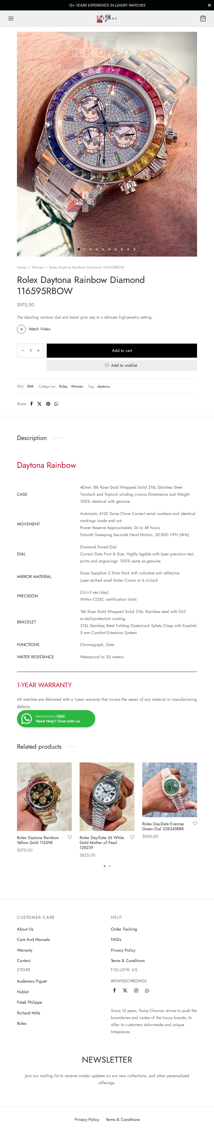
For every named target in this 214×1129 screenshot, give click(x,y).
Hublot (23, 992)
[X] (39, 403)
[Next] (189, 799)
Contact (24, 961)
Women (38, 267)
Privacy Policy (123, 950)
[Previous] (25, 799)
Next (186, 144)
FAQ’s (116, 939)
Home (21, 267)
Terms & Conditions (128, 961)
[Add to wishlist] (70, 837)
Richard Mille (28, 1013)
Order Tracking (124, 929)
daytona (103, 386)
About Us (25, 929)
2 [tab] (109, 866)
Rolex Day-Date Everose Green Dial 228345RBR (163, 826)
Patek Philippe (29, 1002)
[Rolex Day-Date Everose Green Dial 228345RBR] (169, 789)
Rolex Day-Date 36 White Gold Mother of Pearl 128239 (102, 842)
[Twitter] (125, 990)
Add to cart (122, 350)
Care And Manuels (33, 939)
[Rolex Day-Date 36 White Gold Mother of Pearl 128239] (107, 796)
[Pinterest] (48, 403)
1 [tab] (105, 866)
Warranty (24, 950)
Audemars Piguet (32, 981)
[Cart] (203, 18)
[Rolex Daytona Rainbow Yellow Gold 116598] (44, 796)
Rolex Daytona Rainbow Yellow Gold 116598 (38, 839)
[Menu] (11, 18)
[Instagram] (136, 990)
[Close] (209, 5)
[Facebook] (31, 403)
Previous (28, 144)
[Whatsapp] (56, 403)
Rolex (63, 386)
